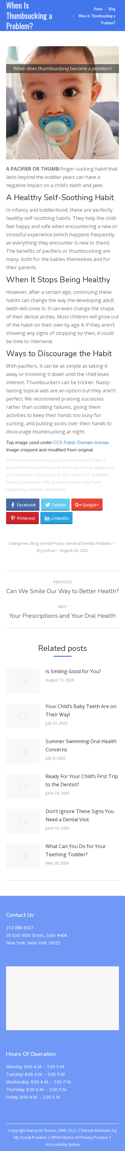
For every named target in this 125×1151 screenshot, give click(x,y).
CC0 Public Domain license (81, 443)
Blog (35, 543)
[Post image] (22, 681)
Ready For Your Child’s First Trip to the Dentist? (82, 780)
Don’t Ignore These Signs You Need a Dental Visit (80, 815)
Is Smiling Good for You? (73, 671)
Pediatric (104, 543)
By (46, 550)
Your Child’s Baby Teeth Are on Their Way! (81, 710)
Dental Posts (52, 543)
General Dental (80, 543)
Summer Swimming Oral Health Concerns (81, 745)
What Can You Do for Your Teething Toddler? (76, 850)
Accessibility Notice (62, 1144)
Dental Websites (96, 1130)
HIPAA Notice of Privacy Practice (79, 1137)
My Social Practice (30, 1137)
